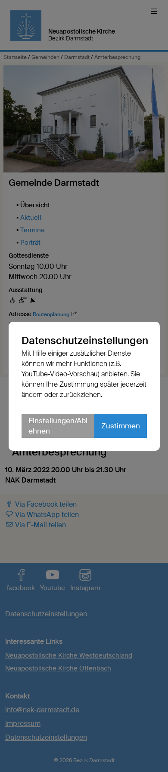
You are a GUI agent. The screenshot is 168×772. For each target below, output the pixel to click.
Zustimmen (120, 426)
